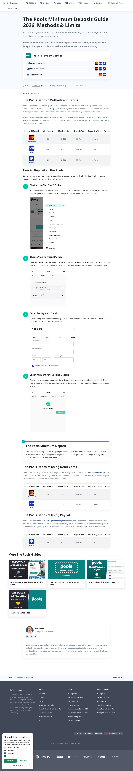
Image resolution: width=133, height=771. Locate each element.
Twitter (79, 733)
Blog (40, 720)
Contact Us (42, 701)
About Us (42, 694)
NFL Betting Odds (74, 720)
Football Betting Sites (104, 705)
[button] (9, 3)
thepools (19, 678)
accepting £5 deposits (61, 451)
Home (11, 678)
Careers (41, 697)
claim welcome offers (96, 472)
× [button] (31, 735)
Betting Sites (101, 694)
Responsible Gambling (47, 705)
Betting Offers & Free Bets (106, 713)
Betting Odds (72, 694)
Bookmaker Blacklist (46, 717)
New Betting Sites (103, 697)
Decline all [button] (24, 761)
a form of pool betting (45, 109)
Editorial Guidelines (45, 713)
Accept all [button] (10, 761)
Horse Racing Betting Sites (106, 709)
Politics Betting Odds (75, 717)
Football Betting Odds (75, 697)
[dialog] (17, 751)
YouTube (99, 733)
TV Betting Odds (73, 705)
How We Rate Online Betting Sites (50, 709)
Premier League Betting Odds (78, 709)
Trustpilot (89, 733)
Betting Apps (101, 701)
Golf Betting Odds (74, 701)
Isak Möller (36, 86)
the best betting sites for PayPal (51, 521)
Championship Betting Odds (78, 713)
